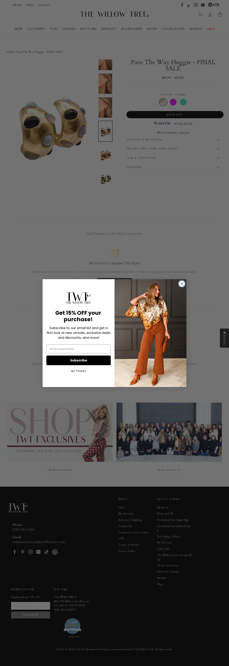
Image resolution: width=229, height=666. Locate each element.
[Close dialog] (182, 284)
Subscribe (78, 360)
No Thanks (78, 371)
